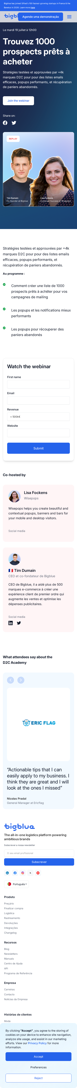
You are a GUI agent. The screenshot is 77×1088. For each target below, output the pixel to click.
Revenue (13, 409)
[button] (10, 680)
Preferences (38, 1067)
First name (14, 377)
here (33, 7)
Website (12, 425)
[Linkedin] (7, 873)
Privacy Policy (37, 1043)
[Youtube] (38, 873)
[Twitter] (30, 873)
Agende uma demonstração (40, 16)
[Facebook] (15, 873)
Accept (38, 1056)
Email (10, 393)
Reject (38, 1078)
